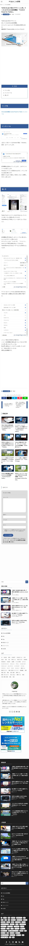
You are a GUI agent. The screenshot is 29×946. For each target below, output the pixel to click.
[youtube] (17, 712)
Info (3, 636)
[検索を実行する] (26, 581)
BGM (9, 657)
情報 (8, 672)
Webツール (14, 659)
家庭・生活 (3, 672)
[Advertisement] (14, 65)
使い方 (6, 95)
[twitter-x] (12, 712)
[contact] (19, 712)
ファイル (22, 666)
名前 (4, 514)
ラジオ (12, 668)
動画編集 (21, 670)
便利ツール (23, 668)
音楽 (13, 676)
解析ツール (19, 674)
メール (5, 519)
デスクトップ (3, 666)
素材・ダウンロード (5, 674)
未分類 (4, 648)
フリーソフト (6, 645)
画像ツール (18, 672)
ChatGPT (13, 657)
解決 (23, 674)
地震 (26, 670)
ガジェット (12, 663)
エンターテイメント (5, 663)
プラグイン (3, 668)
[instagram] (14, 712)
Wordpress (3, 661)
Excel (2, 659)
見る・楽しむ (12, 674)
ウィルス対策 (18, 661)
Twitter (13, 14)
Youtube (8, 661)
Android (5, 657)
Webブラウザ (19, 659)
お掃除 (13, 661)
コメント (5, 497)
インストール (8, 92)
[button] (3, 398)
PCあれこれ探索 (14, 1)
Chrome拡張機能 (6, 14)
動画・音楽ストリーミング (13, 670)
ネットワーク (10, 666)
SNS (6, 659)
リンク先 (7, 90)
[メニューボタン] (1, 1)
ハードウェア (16, 666)
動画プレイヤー (4, 670)
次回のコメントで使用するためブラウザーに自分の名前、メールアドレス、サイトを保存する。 (14, 530)
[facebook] (10, 712)
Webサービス (6, 642)
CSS (24, 657)
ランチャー (17, 668)
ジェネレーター (23, 663)
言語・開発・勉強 (4, 676)
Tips (4, 639)
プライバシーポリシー (20, 944)
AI (1, 657)
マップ (8, 668)
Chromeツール (19, 657)
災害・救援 (12, 672)
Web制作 (25, 659)
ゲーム (17, 663)
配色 (10, 676)
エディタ (23, 661)
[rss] (19, 942)
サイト (4, 524)
